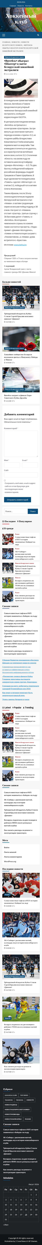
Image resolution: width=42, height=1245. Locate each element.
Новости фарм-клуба (13, 1119)
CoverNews (21, 1241)
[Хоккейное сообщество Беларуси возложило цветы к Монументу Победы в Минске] (21, 339)
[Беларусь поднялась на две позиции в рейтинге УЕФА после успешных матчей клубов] (7, 582)
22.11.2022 (9, 74)
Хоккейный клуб (21, 18)
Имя (6, 460)
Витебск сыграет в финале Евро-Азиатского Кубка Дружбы (18, 396)
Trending (19, 1100)
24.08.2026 (8, 906)
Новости (21, 6)
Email (25, 460)
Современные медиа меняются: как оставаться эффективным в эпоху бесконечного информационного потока (18, 669)
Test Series (24, 1095)
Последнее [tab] (10, 521)
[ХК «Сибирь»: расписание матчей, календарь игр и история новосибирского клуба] (7, 553)
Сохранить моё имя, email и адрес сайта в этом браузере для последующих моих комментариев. (20, 487)
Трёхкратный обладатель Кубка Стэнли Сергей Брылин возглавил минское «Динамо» (18, 316)
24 (6, 1214)
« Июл (5, 1225)
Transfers (9, 1100)
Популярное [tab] (25, 521)
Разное (17, 534)
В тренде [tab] (8, 528)
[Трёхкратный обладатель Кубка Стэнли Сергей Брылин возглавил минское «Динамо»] (21, 298)
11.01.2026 (8, 401)
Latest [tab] (7, 707)
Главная (13, 6)
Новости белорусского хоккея (14, 57)
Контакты (28, 6)
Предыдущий (21, 258)
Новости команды (12, 1114)
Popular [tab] (17, 707)
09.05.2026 (8, 363)
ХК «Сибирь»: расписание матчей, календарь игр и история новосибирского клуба (25, 555)
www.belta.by (20, 244)
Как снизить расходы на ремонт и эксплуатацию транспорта (25, 598)
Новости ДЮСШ (11, 1105)
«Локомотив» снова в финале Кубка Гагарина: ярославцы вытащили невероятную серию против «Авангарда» (19, 679)
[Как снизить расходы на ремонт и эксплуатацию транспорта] (7, 596)
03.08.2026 (8, 948)
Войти (6, 847)
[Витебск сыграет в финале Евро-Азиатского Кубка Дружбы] (21, 379)
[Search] (38, 35)
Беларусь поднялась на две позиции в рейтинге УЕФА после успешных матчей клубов (24, 584)
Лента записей (10, 852)
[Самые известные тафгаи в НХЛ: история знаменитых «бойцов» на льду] (7, 539)
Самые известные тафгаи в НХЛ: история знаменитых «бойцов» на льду (25, 541)
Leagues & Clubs (11, 1095)
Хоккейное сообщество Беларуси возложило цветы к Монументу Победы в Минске (21, 357)
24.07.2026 (8, 322)
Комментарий (11, 428)
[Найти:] (16, 511)
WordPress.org (10, 861)
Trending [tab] (28, 707)
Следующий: (20, 269)
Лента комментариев (13, 857)
